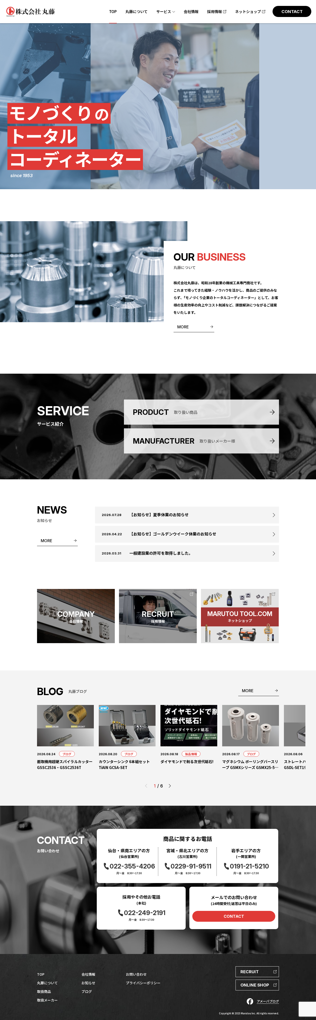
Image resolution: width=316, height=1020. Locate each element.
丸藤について (47, 982)
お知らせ (88, 982)
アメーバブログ (268, 1001)
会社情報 (88, 974)
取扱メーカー (47, 1000)
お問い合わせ (136, 974)
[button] (170, 786)
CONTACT (234, 916)
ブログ (66, 754)
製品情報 (191, 754)
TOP (40, 974)
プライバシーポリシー (143, 982)
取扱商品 (44, 991)
